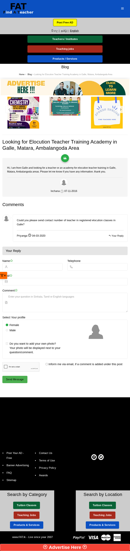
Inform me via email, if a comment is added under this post (85, 364)
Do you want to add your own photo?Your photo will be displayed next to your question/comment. (35, 348)
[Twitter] (101, 457)
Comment (8, 290)
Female (14, 325)
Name (6, 261)
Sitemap (11, 480)
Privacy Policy (47, 467)
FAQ (9, 472)
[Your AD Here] (65, 87)
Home (21, 74)
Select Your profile (13, 317)
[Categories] (122, 9)
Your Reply (118, 235)
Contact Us (45, 453)
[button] (65, 22)
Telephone (74, 261)
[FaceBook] (94, 457)
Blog (30, 74)
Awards (43, 475)
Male (13, 330)
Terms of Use (47, 460)
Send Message (15, 379)
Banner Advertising (17, 465)
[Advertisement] (66, 423)
